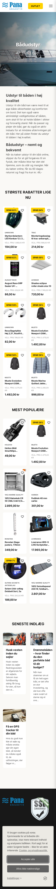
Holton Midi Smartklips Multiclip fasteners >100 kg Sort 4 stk (14, 452)
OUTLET (35, 6)
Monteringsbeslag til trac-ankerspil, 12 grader (40, 238)
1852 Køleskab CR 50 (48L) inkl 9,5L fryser (14, 501)
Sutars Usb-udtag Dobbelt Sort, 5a (14, 590)
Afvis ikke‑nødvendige (28, 868)
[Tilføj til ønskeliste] (22, 210)
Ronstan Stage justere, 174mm (12, 543)
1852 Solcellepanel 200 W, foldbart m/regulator (41, 589)
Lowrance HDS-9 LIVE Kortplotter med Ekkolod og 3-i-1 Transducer (41, 546)
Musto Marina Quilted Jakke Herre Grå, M (38, 383)
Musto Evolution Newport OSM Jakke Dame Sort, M (40, 334)
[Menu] (51, 6)
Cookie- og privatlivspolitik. (33, 850)
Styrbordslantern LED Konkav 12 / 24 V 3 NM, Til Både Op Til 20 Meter (14, 240)
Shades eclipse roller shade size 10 (41, 284)
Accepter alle (28, 859)
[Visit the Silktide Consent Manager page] (45, 878)
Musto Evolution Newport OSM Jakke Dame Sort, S (14, 383)
